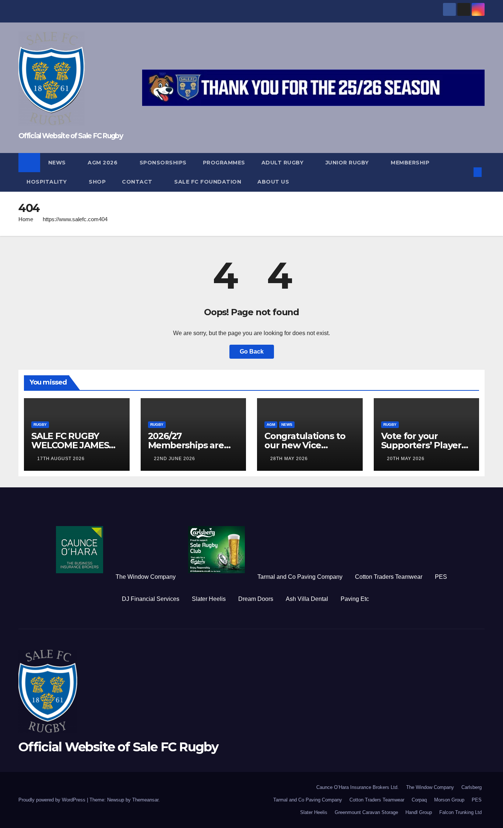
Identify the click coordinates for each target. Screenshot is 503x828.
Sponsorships (163, 162)
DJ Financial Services (150, 599)
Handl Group (418, 812)
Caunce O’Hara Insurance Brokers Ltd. (357, 787)
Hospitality (47, 181)
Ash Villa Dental (307, 599)
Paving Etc (355, 599)
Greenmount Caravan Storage (366, 812)
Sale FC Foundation (207, 181)
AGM (271, 424)
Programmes (224, 162)
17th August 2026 (61, 458)
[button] (465, 172)
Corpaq (419, 800)
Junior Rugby (348, 162)
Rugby (40, 424)
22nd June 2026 (174, 458)
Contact (138, 181)
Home (25, 219)
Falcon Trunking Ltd (460, 812)
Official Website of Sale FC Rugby (70, 136)
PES (441, 577)
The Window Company (146, 577)
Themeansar (145, 800)
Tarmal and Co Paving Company (299, 577)
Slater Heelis (209, 599)
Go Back (252, 351)
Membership (410, 162)
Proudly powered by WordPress (52, 800)
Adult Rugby (283, 162)
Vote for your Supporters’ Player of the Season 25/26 (423, 445)
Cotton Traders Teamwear (388, 577)
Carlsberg (471, 787)
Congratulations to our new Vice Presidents (304, 445)
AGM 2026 (103, 162)
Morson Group (449, 800)
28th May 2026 (289, 458)
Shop (97, 181)
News (58, 162)
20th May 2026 (406, 458)
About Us (273, 181)
